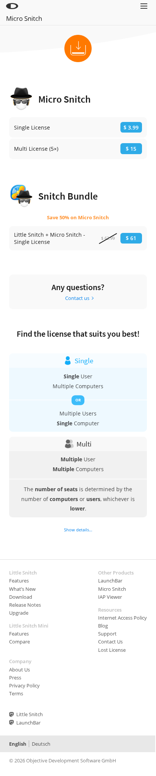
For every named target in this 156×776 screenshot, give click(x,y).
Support (107, 633)
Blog (103, 625)
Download (20, 596)
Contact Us (110, 641)
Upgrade (18, 612)
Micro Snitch (24, 18)
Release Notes (25, 604)
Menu (144, 15)
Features (19, 580)
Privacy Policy (24, 685)
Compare (19, 641)
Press (15, 677)
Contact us (77, 298)
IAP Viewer (110, 596)
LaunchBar (110, 580)
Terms (16, 693)
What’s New (22, 589)
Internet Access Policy (122, 617)
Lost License (112, 649)
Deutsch (41, 743)
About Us (19, 669)
